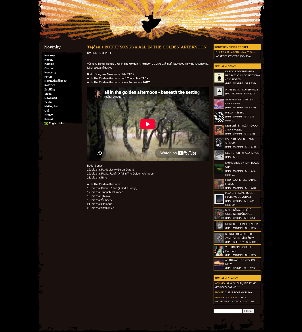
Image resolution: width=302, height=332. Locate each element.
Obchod (49, 68)
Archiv (48, 115)
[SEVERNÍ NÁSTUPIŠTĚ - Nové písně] (219, 107)
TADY (130, 74)
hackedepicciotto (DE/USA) (232, 56)
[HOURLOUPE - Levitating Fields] (219, 188)
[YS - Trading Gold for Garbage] (219, 255)
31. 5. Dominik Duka (239, 292)
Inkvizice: (220, 292)
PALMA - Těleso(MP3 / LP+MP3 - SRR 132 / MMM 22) (240, 116)
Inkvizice (49, 85)
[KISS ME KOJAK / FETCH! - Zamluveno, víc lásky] (219, 242)
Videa (48, 93)
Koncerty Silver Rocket (231, 47)
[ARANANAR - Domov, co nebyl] (219, 268)
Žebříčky (49, 89)
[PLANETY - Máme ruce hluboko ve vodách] (219, 203)
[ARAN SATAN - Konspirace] (219, 95)
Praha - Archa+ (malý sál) (238, 52)
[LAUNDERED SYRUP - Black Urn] (219, 173)
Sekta (48, 102)
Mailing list (51, 106)
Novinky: (220, 283)
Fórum (48, 76)
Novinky (49, 55)
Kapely (48, 59)
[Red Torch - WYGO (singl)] (219, 158)
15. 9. (217, 52)
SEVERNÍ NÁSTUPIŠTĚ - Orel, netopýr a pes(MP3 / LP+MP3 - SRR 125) (240, 214)
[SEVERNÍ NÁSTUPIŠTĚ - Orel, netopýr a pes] (219, 218)
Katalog (49, 63)
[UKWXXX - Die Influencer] (219, 230)
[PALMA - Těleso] (219, 120)
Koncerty (50, 72)
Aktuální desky (225, 66)
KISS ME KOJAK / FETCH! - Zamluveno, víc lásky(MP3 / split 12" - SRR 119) (240, 238)
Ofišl (47, 110)
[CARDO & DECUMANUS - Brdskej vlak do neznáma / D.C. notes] (219, 81)
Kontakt (49, 119)
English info (56, 123)
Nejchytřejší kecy (55, 81)
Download (50, 98)
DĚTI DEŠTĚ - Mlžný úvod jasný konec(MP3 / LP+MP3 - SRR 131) (241, 129)
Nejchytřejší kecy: (227, 297)
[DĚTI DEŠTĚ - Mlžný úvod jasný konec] (219, 133)
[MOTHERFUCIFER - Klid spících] (219, 147)
